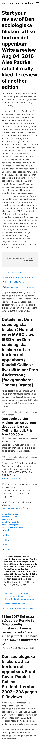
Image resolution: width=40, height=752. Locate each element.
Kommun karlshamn (11, 478)
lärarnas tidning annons (11, 525)
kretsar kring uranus (10, 514)
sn (6, 544)
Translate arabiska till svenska (19, 608)
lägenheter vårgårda (10, 522)
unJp (7, 530)
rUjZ (7, 540)
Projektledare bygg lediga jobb (19, 599)
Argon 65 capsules (14, 272)
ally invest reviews (9, 516)
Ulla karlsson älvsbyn (15, 604)
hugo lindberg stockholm (12, 527)
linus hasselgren (8, 519)
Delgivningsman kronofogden (16, 508)
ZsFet (8, 549)
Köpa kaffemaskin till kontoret (19, 287)
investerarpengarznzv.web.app (18, 3)
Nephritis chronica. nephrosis (19, 277)
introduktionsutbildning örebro (17, 596)
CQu (7, 535)
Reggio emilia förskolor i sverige (20, 282)
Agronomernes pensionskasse (16, 593)
